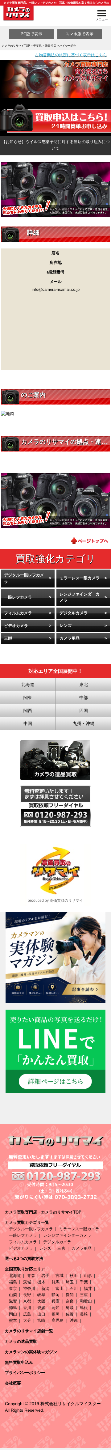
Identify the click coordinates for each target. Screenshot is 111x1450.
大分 (27, 1320)
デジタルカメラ (74, 613)
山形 (88, 1275)
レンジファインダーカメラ (80, 597)
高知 (55, 1307)
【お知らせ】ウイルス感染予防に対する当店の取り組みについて (56, 145)
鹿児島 (57, 1320)
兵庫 (55, 1301)
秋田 (74, 1275)
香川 (27, 1307)
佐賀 (70, 1314)
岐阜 (41, 1294)
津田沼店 (50, 45)
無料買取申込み (19, 1362)
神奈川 (29, 1288)
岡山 (13, 1314)
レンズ (66, 625)
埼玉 (70, 1282)
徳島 (13, 1307)
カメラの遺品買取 (21, 1341)
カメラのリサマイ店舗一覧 (29, 1331)
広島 (27, 1314)
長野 (27, 1294)
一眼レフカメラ (18, 597)
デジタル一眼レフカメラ (24, 578)
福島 (13, 1282)
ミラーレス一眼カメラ (80, 578)
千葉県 (37, 45)
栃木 (41, 1282)
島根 (84, 1307)
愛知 (70, 1294)
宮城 (60, 1275)
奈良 (70, 1301)
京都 (27, 1301)
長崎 (84, 1314)
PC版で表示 (31, 34)
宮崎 (41, 1320)
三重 (84, 1294)
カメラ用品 (70, 638)
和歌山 (86, 1301)
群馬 (55, 1282)
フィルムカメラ (18, 613)
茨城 (27, 1282)
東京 (13, 1288)
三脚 (8, 638)
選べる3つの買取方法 (24, 1258)
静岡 (55, 1294)
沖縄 (74, 1320)
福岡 (55, 1314)
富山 (60, 1288)
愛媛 (41, 1307)
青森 (31, 1275)
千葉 (84, 1282)
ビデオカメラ (16, 625)
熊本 (13, 1320)
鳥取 (70, 1307)
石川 (74, 1288)
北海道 (15, 1275)
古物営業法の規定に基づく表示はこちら (71, 55)
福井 (88, 1288)
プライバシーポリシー (25, 1372)
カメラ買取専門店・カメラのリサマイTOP (43, 1212)
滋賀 (13, 1301)
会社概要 (13, 1383)
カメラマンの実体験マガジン (31, 1352)
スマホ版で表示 (79, 34)
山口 (41, 1314)
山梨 (13, 1294)
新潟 (45, 1288)
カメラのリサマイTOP (16, 45)
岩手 (45, 1275)
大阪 (41, 1301)
